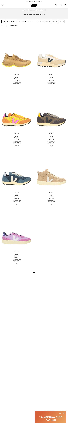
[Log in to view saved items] (60, 5)
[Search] (55, 5)
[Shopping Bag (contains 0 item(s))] (65, 5)
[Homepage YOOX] (34, 5)
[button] (34, 272)
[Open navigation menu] (2, 5)
